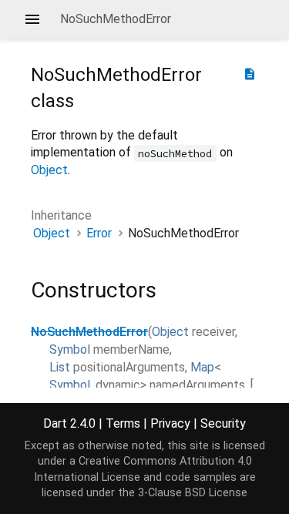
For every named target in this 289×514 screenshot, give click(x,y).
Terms (123, 423)
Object (49, 170)
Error (99, 233)
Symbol (69, 349)
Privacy (170, 423)
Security (223, 423)
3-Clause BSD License (192, 492)
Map (202, 367)
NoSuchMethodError (89, 331)
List (59, 367)
